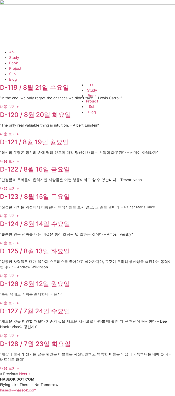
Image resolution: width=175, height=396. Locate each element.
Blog (13, 79)
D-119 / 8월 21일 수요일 (34, 87)
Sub (12, 74)
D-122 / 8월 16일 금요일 (35, 169)
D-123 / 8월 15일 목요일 (35, 196)
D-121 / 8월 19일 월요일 (34, 142)
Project (15, 68)
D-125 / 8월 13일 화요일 (35, 251)
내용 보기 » (9, 106)
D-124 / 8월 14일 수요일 (35, 224)
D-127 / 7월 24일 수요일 (35, 311)
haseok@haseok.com (18, 390)
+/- (12, 52)
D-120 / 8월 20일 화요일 (35, 115)
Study (14, 57)
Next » (25, 373)
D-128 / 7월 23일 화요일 (35, 344)
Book (13, 63)
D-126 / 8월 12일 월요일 (35, 284)
